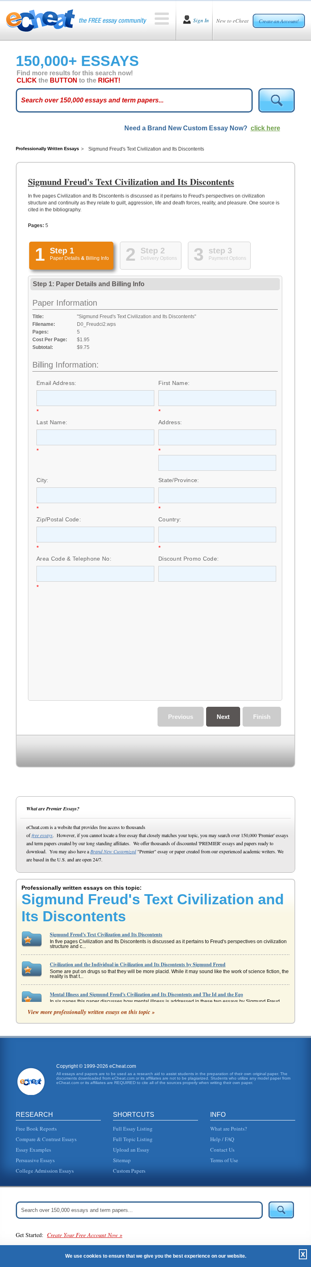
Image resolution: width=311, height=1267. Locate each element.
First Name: (174, 383)
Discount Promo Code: (188, 558)
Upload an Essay (131, 1149)
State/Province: (178, 480)
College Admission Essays (45, 1170)
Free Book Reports (36, 1128)
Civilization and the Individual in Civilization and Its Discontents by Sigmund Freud (138, 964)
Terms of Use (224, 1160)
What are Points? (228, 1128)
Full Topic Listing (133, 1139)
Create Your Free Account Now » (84, 1235)
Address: (170, 422)
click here (265, 128)
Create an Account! (279, 21)
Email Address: (56, 383)
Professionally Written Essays (47, 148)
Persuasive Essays (35, 1160)
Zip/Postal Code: (58, 519)
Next (223, 716)
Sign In (201, 20)
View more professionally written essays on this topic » (91, 1012)
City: (42, 480)
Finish (262, 716)
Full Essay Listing (133, 1128)
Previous (180, 716)
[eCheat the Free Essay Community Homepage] (76, 20)
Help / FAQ (222, 1139)
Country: (169, 519)
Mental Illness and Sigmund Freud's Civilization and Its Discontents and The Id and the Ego (146, 994)
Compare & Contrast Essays (46, 1139)
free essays (42, 835)
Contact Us (222, 1149)
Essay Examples (33, 1149)
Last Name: (51, 422)
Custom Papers (129, 1170)
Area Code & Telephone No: (73, 558)
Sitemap (122, 1160)
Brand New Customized (113, 851)
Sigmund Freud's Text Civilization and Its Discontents (106, 934)
